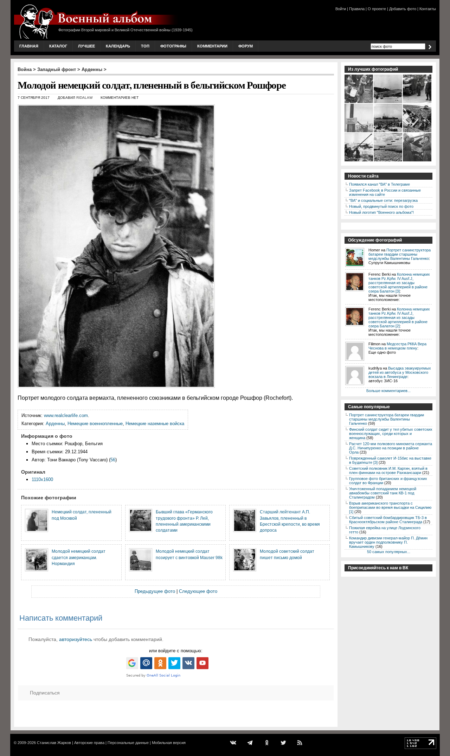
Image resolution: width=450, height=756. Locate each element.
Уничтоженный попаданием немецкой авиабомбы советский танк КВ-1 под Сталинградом (382, 493)
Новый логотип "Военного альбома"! (381, 212)
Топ (145, 46)
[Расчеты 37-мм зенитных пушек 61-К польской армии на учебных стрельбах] (359, 161)
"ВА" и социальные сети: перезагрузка (383, 200)
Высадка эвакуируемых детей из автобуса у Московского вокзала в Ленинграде (399, 372)
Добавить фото (402, 9)
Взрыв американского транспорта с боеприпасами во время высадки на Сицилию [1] (390, 507)
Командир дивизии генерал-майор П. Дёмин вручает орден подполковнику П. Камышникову (388, 542)
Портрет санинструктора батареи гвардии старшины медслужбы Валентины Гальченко (399, 254)
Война (25, 69)
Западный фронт (56, 69)
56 (112, 459)
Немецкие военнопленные (95, 423)
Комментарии (212, 46)
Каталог (58, 46)
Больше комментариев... (388, 391)
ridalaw (84, 98)
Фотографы (173, 46)
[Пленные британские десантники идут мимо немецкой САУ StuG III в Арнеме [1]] (417, 102)
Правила (357, 9)
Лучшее (86, 46)
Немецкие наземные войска (155, 423)
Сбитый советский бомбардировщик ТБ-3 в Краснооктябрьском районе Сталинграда (388, 519)
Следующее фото (198, 591)
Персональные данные (128, 743)
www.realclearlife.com (66, 415)
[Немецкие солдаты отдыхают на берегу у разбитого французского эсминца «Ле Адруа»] (388, 131)
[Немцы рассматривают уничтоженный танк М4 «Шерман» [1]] (417, 131)
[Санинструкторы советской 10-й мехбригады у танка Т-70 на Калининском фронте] (417, 161)
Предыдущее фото (155, 591)
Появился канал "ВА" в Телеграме (379, 184)
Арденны (92, 69)
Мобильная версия (169, 743)
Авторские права (89, 743)
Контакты (427, 9)
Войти (340, 9)
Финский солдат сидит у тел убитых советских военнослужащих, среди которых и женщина (390, 433)
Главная (28, 46)
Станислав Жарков (54, 743)
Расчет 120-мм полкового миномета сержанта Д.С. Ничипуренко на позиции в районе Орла (390, 448)
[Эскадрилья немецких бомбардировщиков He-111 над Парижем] (388, 161)
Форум (245, 46)
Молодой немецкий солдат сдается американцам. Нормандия (78, 557)
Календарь (118, 46)
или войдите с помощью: (175, 650)
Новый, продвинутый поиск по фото (381, 206)
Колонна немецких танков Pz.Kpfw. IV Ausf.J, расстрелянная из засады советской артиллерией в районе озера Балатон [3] (399, 282)
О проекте (377, 9)
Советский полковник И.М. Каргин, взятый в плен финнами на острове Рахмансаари (388, 470)
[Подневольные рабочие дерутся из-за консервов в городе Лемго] (359, 102)
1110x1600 (42, 479)
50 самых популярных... (388, 552)
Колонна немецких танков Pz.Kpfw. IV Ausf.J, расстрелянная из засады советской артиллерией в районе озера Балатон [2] (399, 317)
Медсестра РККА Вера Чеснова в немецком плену (397, 346)
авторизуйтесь (75, 639)
